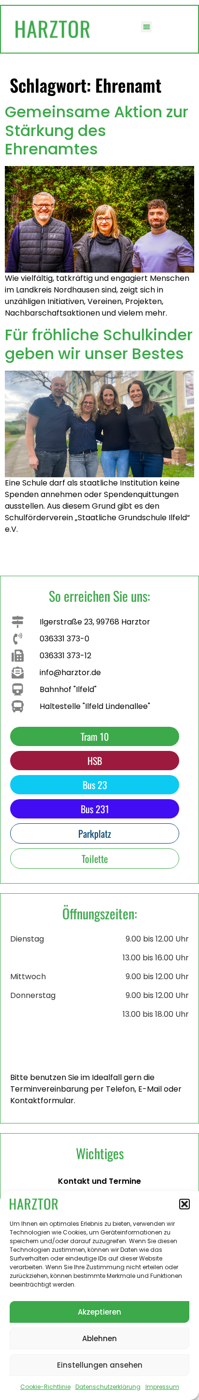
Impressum (162, 1387)
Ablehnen (99, 1338)
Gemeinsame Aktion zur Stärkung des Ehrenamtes (96, 130)
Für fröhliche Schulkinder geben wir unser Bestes (99, 344)
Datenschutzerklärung (108, 1387)
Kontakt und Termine (99, 1181)
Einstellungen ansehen (99, 1365)
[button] (184, 1204)
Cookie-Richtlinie (45, 1387)
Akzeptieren (99, 1312)
